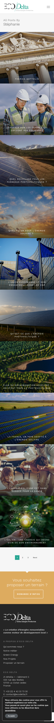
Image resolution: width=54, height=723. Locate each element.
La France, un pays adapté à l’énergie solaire (27, 438)
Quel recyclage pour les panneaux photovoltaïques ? (27, 180)
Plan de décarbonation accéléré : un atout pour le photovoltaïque (27, 386)
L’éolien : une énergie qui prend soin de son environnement (27, 541)
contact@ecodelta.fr (17, 694)
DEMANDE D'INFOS (28, 594)
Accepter (11, 716)
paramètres (10, 710)
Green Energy (10, 655)
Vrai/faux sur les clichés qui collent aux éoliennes (27, 129)
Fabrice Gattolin (27, 79)
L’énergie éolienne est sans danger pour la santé (27, 489)
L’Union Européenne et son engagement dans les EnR (27, 283)
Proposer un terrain (13, 663)
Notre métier (10, 650)
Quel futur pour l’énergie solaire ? (27, 232)
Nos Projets (9, 659)
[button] (48, 6)
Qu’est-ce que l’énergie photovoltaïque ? (27, 335)
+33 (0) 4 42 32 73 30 (17, 691)
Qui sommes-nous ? (13, 646)
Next (35, 558)
